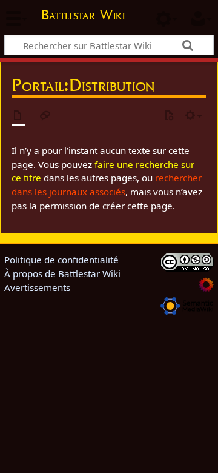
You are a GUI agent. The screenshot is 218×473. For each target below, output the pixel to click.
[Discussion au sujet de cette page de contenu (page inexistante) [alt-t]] (45, 116)
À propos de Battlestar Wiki (62, 273)
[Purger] (169, 116)
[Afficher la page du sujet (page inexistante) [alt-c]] (18, 116)
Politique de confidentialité (61, 259)
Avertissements (37, 287)
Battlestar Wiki (83, 16)
